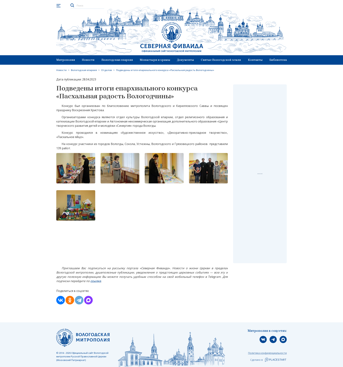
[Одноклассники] (70, 300)
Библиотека (278, 59)
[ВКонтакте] (60, 300)
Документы (185, 59)
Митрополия (65, 59)
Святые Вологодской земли (221, 59)
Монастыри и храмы (155, 59)
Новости (88, 59)
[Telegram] (79, 300)
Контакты (255, 59)
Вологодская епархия (117, 59)
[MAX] (88, 300)
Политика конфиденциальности (267, 353)
